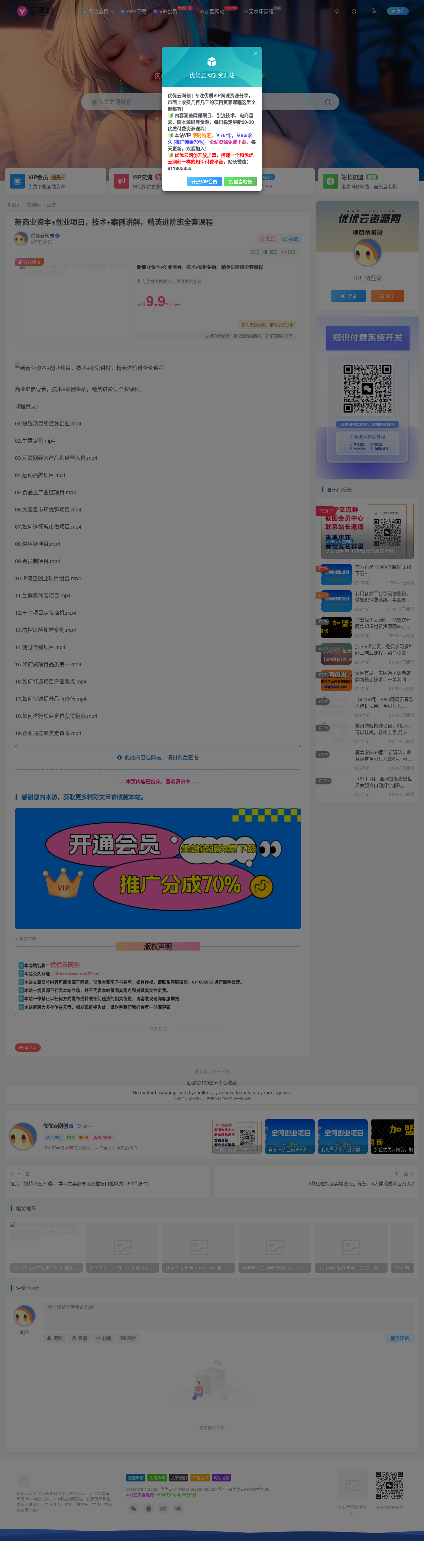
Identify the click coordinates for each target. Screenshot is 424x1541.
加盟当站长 (240, 181)
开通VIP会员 (204, 181)
